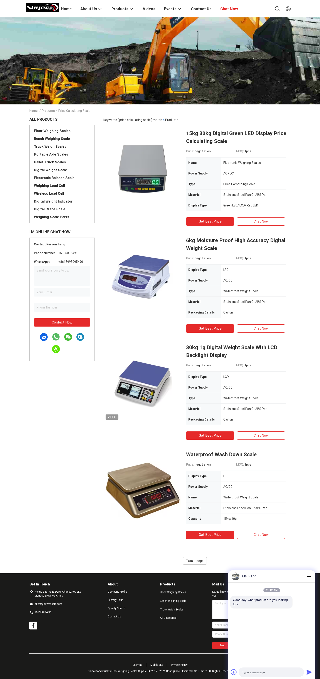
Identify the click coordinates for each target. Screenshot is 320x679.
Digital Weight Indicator (53, 201)
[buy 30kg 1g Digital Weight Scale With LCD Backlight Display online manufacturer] (142, 382)
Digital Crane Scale (49, 209)
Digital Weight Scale (50, 170)
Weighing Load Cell (49, 186)
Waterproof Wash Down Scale (221, 454)
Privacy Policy (179, 664)
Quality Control (117, 608)
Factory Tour (115, 600)
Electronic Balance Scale (54, 178)
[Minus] (309, 576)
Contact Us (114, 616)
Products (48, 110)
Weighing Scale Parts (51, 217)
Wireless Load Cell (49, 193)
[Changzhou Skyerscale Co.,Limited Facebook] (33, 626)
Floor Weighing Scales (52, 131)
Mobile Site (156, 664)
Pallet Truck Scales (50, 162)
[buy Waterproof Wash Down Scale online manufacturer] (142, 489)
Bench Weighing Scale (52, 139)
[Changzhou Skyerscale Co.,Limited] (42, 7)
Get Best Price (210, 221)
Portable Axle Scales (51, 154)
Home (33, 110)
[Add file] (234, 672)
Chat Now (261, 221)
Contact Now (62, 322)
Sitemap (137, 664)
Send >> (224, 645)
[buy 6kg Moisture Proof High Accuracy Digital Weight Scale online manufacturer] (142, 275)
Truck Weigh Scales (50, 146)
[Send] (309, 672)
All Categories (168, 617)
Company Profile (117, 591)
